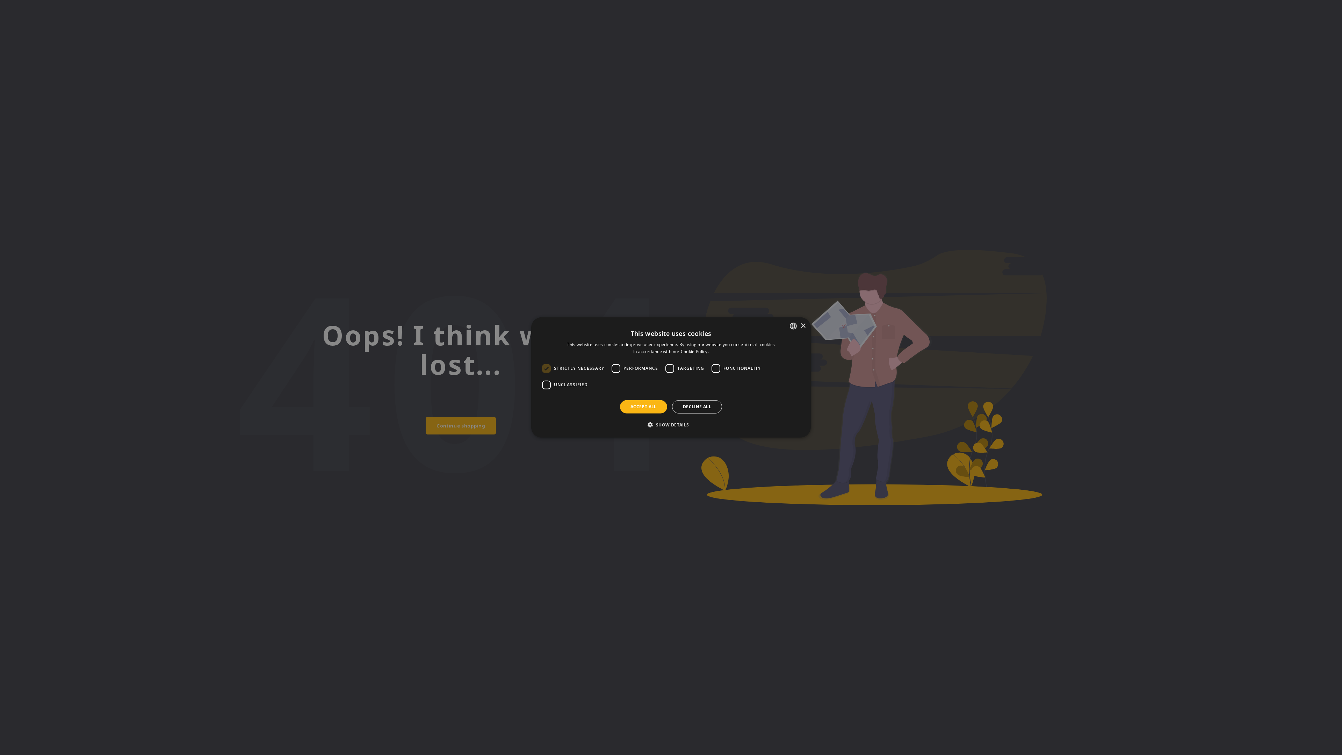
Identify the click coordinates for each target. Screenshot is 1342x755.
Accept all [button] (643, 407)
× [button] (803, 325)
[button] (671, 424)
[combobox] (793, 326)
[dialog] (671, 377)
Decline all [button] (697, 407)
